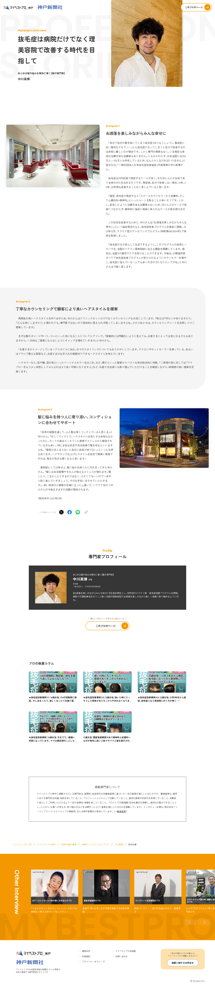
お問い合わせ (121, 956)
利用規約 (86, 956)
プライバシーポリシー (92, 961)
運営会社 (86, 950)
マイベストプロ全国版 (125, 950)
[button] (190, 922)
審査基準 (121, 811)
